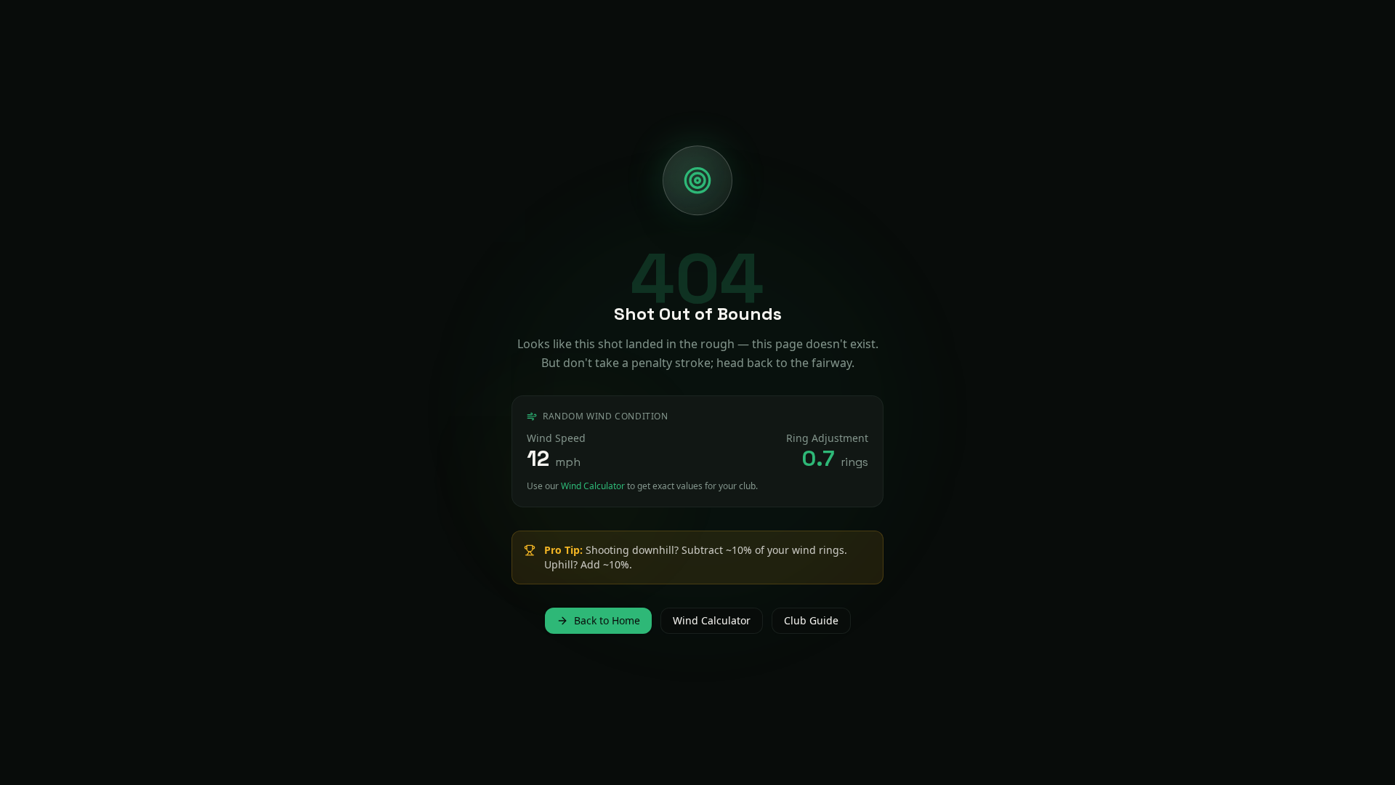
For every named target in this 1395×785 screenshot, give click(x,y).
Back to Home (607, 620)
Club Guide (811, 620)
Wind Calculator (593, 486)
